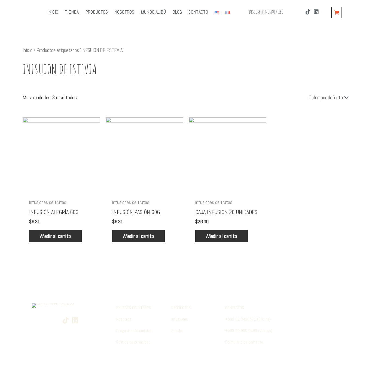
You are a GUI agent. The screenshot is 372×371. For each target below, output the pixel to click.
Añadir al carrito (55, 236)
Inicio (27, 50)
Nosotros (124, 319)
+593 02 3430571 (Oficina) (248, 319)
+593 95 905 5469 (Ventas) (248, 330)
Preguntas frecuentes (134, 330)
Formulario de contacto (244, 342)
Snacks (177, 330)
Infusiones (179, 319)
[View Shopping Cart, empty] (336, 12)
